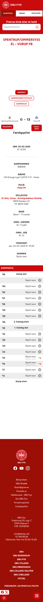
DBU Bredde (21, 484)
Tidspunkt (21, 243)
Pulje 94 (21, 188)
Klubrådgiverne (21, 488)
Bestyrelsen (21, 480)
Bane (21, 212)
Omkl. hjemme (22, 222)
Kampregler (21, 104)
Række (21, 175)
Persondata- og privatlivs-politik (21, 586)
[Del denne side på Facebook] (2, 593)
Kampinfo (21, 92)
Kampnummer (21, 164)
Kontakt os (21, 491)
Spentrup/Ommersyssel (9, 121)
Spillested (21, 196)
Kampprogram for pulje (21, 98)
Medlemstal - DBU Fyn (21, 495)
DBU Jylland (21, 563)
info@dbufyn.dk (21, 534)
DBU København (21, 567)
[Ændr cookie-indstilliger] (4, 598)
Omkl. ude (21, 233)
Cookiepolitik (21, 507)
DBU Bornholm (21, 556)
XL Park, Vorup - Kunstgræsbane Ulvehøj (21, 198)
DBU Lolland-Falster (21, 571)
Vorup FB (36, 121)
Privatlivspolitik (21, 503)
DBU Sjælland (21, 575)
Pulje (21, 185)
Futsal (21, 579)
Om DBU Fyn (21, 499)
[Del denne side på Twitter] (6, 593)
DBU (21, 552)
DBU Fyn (21, 560)
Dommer (21, 254)
